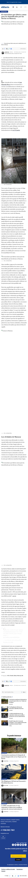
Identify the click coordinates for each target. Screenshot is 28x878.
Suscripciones (20, 869)
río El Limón (16, 130)
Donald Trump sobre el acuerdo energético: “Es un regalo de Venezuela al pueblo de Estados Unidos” (17, 722)
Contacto (3, 871)
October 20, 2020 (8, 642)
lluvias (15, 675)
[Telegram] (23, 845)
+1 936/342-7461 (8, 830)
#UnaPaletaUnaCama (9, 632)
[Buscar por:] (13, 692)
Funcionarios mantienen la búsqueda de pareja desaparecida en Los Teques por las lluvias (18, 701)
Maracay (19, 675)
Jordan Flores (6, 761)
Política (10, 725)
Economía (11, 710)
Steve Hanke (6, 785)
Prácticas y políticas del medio (8, 869)
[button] (13, 7)
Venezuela (4, 11)
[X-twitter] (18, 845)
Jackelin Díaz (7, 52)
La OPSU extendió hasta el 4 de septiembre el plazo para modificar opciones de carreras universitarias (17, 715)
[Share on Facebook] (5, 49)
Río (22, 675)
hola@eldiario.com (5, 833)
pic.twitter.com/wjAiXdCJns (11, 637)
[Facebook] (15, 845)
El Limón (11, 675)
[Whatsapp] (25, 845)
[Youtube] (20, 845)
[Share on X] (7, 49)
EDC (8, 675)
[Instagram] (13, 845)
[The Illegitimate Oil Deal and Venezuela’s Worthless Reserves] (4, 708)
